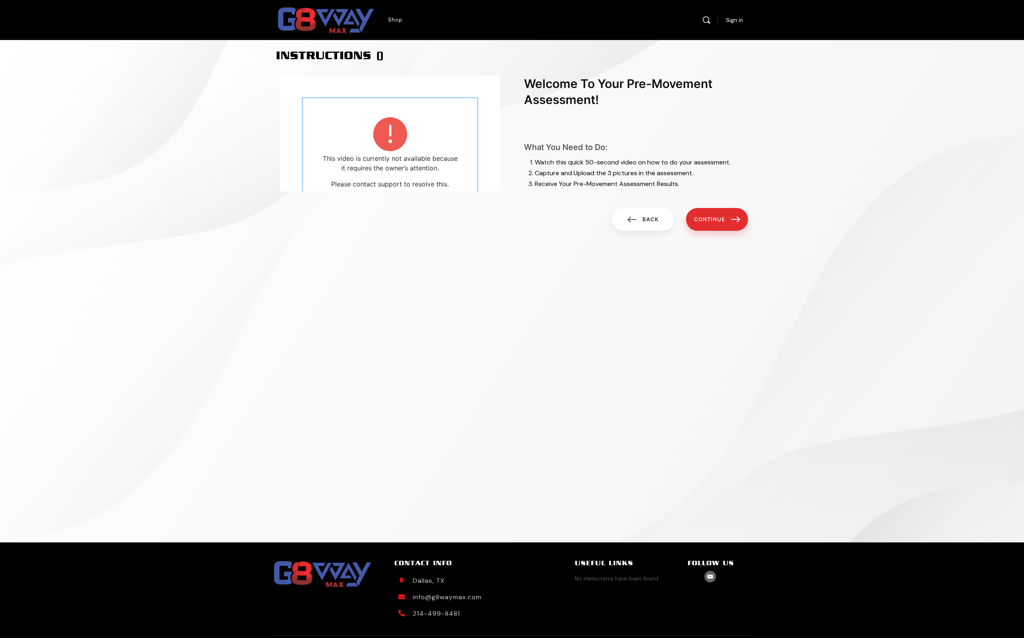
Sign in (734, 20)
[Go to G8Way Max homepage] (326, 20)
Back (650, 219)
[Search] (706, 20)
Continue (709, 219)
